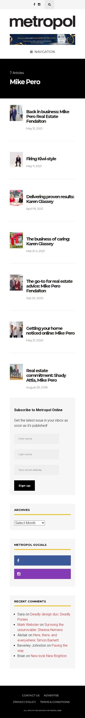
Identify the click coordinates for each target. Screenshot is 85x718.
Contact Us (30, 695)
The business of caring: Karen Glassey (48, 241)
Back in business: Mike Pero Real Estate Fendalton (47, 116)
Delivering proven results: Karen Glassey (50, 199)
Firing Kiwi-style (41, 158)
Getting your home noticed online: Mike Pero (50, 330)
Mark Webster (28, 625)
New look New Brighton (49, 656)
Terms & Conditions (55, 701)
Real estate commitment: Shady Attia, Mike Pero (46, 375)
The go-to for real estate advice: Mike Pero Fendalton (49, 286)
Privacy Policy (24, 701)
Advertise (51, 695)
